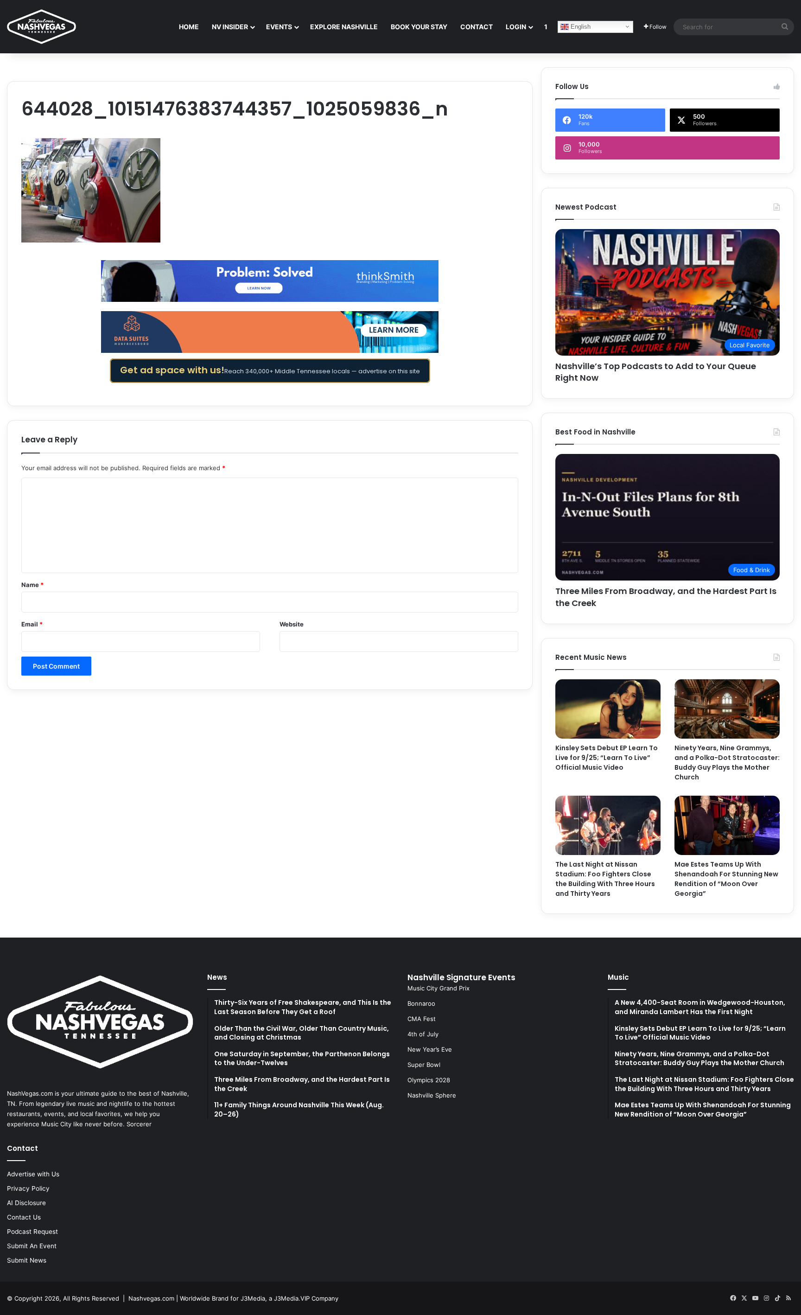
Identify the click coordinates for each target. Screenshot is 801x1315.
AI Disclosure (26, 1202)
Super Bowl (423, 1064)
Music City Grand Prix (438, 988)
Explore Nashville (344, 27)
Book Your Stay (419, 27)
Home (189, 27)
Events (279, 27)
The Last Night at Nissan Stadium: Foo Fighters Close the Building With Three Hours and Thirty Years (605, 879)
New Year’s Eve (429, 1049)
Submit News (26, 1260)
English (580, 26)
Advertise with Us (33, 1174)
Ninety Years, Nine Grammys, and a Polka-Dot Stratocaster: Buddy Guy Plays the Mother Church (727, 762)
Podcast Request (32, 1231)
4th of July (423, 1034)
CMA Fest (421, 1018)
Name (32, 584)
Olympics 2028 (428, 1080)
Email (32, 624)
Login (516, 27)
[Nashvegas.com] (41, 26)
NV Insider (230, 27)
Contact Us (24, 1217)
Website (292, 624)
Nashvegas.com (151, 1298)
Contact (476, 27)
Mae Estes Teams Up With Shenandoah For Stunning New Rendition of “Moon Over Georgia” (726, 879)
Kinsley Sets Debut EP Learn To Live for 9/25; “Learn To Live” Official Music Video (606, 757)
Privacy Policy (28, 1188)
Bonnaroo (421, 1003)
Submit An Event (32, 1246)
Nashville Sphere (431, 1095)
